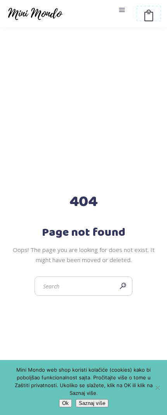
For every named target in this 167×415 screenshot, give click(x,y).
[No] (157, 387)
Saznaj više (92, 403)
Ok (65, 403)
